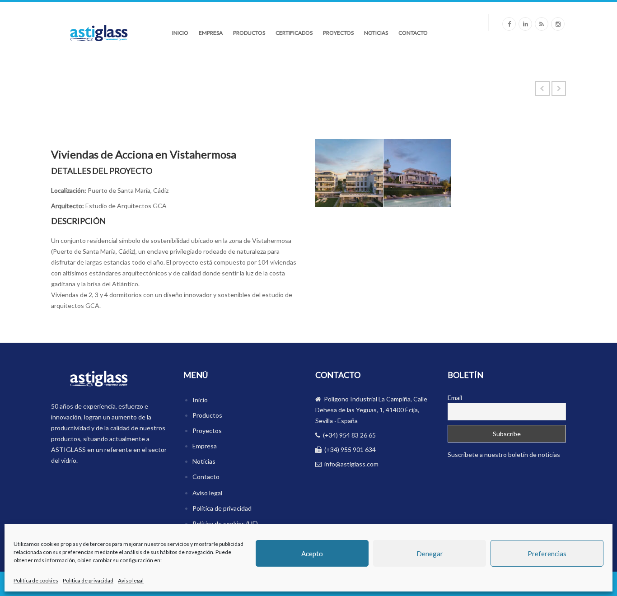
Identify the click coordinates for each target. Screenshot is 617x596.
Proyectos (338, 32)
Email (455, 397)
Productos (249, 32)
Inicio (180, 32)
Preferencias (547, 553)
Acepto (312, 553)
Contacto (413, 32)
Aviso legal (131, 580)
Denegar (429, 553)
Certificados (294, 32)
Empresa (211, 32)
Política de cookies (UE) (225, 523)
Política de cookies (36, 580)
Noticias (376, 32)
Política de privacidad (88, 580)
